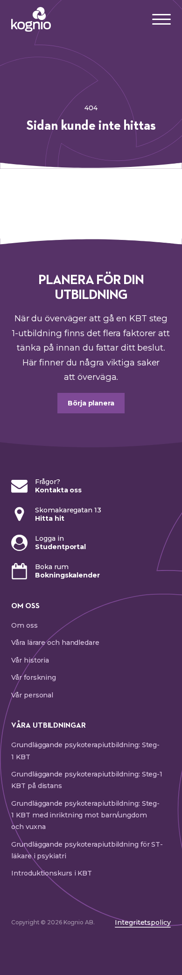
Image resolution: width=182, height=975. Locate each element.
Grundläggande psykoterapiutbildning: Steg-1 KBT (85, 751)
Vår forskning (33, 677)
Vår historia (30, 660)
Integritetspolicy (142, 922)
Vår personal (32, 695)
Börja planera (91, 403)
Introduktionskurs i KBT (51, 873)
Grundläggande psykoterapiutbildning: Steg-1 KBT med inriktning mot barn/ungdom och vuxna (85, 815)
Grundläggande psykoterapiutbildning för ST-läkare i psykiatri (87, 850)
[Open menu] (161, 19)
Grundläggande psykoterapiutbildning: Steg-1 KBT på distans (86, 780)
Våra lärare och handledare (55, 642)
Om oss (24, 625)
